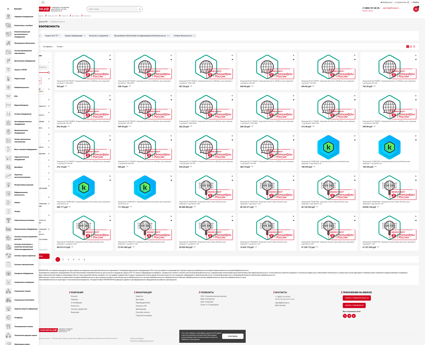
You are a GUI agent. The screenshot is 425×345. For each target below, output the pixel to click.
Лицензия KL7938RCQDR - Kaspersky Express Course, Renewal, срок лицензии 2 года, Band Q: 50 (325, 162)
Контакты (87, 16)
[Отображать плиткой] (407, 46)
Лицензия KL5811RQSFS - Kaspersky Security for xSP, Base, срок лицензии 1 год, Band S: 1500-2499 (144, 82)
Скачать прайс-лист (79, 309)
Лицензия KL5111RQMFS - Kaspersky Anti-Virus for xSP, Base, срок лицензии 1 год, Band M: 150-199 (206, 162)
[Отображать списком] (411, 46)
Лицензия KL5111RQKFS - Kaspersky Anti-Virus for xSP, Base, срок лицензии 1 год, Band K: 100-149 (267, 162)
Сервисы (40, 16)
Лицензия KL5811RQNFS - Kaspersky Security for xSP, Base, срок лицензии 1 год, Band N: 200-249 (389, 82)
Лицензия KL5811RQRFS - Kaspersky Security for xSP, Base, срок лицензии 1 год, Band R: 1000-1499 (206, 82)
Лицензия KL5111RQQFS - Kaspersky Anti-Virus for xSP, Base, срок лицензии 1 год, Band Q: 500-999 (389, 122)
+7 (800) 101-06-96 (370, 9)
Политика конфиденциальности (142, 341)
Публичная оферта (137, 338)
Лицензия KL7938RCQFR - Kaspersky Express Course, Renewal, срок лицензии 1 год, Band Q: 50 (386, 162)
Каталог (18, 9)
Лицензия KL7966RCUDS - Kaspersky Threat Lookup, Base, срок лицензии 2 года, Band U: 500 (327, 243)
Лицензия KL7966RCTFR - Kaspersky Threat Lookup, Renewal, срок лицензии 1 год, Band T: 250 (141, 243)
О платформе (76, 303)
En (43, 2)
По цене (59, 46)
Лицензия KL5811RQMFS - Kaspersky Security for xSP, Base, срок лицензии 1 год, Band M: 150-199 (84, 122)
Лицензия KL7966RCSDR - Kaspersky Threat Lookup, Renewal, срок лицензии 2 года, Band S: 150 (324, 203)
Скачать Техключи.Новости (357, 298)
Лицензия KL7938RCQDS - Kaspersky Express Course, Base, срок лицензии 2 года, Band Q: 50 (83, 203)
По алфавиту (47, 46)
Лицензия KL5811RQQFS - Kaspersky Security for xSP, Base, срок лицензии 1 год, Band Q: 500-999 (267, 82)
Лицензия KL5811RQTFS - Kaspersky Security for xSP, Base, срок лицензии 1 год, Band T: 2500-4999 (83, 82)
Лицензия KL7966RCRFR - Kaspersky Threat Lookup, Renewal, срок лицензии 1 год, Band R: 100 (263, 243)
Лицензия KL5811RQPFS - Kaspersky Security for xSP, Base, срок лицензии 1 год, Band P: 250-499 (328, 82)
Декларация (141, 309)
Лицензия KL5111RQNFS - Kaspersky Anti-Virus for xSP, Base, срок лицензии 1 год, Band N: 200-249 (144, 162)
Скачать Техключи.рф (354, 305)
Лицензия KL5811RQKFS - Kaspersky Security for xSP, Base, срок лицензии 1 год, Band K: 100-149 (144, 122)
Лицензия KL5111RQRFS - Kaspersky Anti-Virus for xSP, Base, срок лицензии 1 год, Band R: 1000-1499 (328, 122)
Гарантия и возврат (144, 315)
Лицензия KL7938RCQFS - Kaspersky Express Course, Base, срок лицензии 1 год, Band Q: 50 (144, 203)
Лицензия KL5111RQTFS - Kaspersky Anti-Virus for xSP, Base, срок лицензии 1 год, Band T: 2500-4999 (205, 122)
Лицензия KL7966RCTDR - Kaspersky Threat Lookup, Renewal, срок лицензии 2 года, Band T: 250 (263, 203)
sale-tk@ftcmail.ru (391, 8)
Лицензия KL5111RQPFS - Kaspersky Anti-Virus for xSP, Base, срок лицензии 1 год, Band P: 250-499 (83, 162)
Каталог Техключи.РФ (39, 22)
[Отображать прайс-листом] (414, 46)
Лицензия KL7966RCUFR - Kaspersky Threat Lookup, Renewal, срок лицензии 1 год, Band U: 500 (80, 243)
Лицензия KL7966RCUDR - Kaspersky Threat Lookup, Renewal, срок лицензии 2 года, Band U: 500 (202, 203)
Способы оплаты (143, 312)
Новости (65, 16)
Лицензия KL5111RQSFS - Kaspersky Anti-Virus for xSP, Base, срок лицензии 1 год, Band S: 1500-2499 (267, 122)
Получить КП (52, 16)
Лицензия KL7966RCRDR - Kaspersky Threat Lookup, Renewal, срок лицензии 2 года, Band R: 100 (386, 203)
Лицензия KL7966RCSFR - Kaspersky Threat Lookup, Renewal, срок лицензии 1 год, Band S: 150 (202, 243)
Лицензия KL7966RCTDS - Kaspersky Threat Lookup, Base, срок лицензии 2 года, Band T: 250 (389, 243)
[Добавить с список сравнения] (110, 55)
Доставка (75, 16)
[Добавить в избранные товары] (110, 59)
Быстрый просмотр (84, 67)
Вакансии (75, 312)
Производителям (143, 303)
